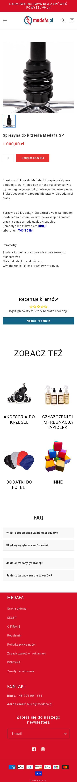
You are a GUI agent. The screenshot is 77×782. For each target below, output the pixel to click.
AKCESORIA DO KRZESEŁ (19, 419)
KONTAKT (13, 662)
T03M (29, 230)
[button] (5, 20)
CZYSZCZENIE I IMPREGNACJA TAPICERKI (57, 422)
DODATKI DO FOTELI (19, 485)
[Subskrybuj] (65, 734)
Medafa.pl (41, 780)
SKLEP (11, 617)
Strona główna (17, 608)
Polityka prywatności (21, 644)
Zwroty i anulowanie (20, 671)
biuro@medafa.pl (39, 704)
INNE (58, 482)
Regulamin (14, 635)
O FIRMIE (13, 626)
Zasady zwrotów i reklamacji (26, 653)
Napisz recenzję (38, 321)
